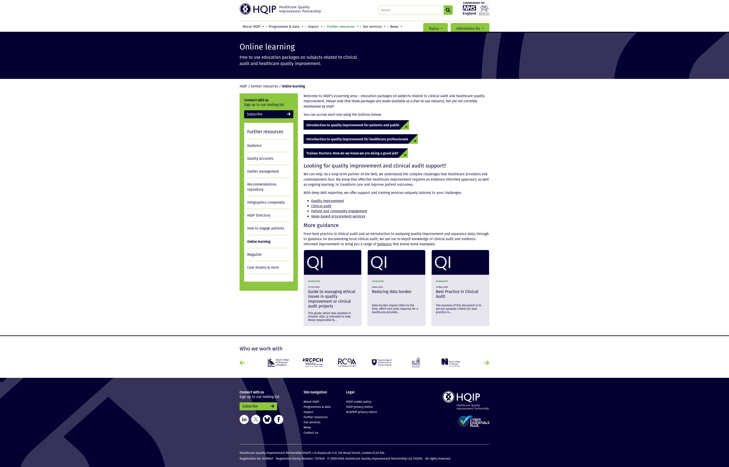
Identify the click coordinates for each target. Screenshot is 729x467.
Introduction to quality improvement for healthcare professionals (357, 138)
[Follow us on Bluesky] (267, 418)
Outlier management (263, 171)
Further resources (340, 26)
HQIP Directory (258, 215)
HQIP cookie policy (359, 401)
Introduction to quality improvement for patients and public (353, 124)
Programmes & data (284, 26)
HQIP (243, 86)
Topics (434, 28)
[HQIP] (460, 400)
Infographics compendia (266, 202)
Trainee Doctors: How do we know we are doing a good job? (352, 153)
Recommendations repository (261, 187)
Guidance (254, 145)
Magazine (254, 254)
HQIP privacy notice (359, 406)
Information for (468, 28)
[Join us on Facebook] (278, 418)
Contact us (311, 432)
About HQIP (251, 26)
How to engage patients (265, 228)
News (394, 26)
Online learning (259, 241)
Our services (372, 26)
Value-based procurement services (338, 216)
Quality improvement (327, 200)
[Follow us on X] (255, 418)
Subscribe (254, 114)
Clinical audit (321, 205)
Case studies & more (263, 267)
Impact (313, 26)
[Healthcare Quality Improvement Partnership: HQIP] (281, 9)
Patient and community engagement (339, 211)
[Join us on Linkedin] (244, 418)
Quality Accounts (260, 158)
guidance (384, 243)
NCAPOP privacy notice (361, 412)
